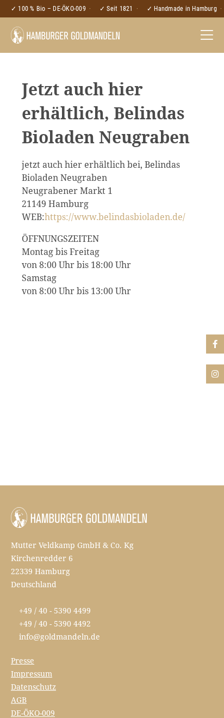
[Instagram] (215, 374)
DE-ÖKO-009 (33, 713)
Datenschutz (33, 687)
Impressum (31, 673)
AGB (19, 700)
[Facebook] (215, 344)
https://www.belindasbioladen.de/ (115, 217)
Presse (22, 660)
